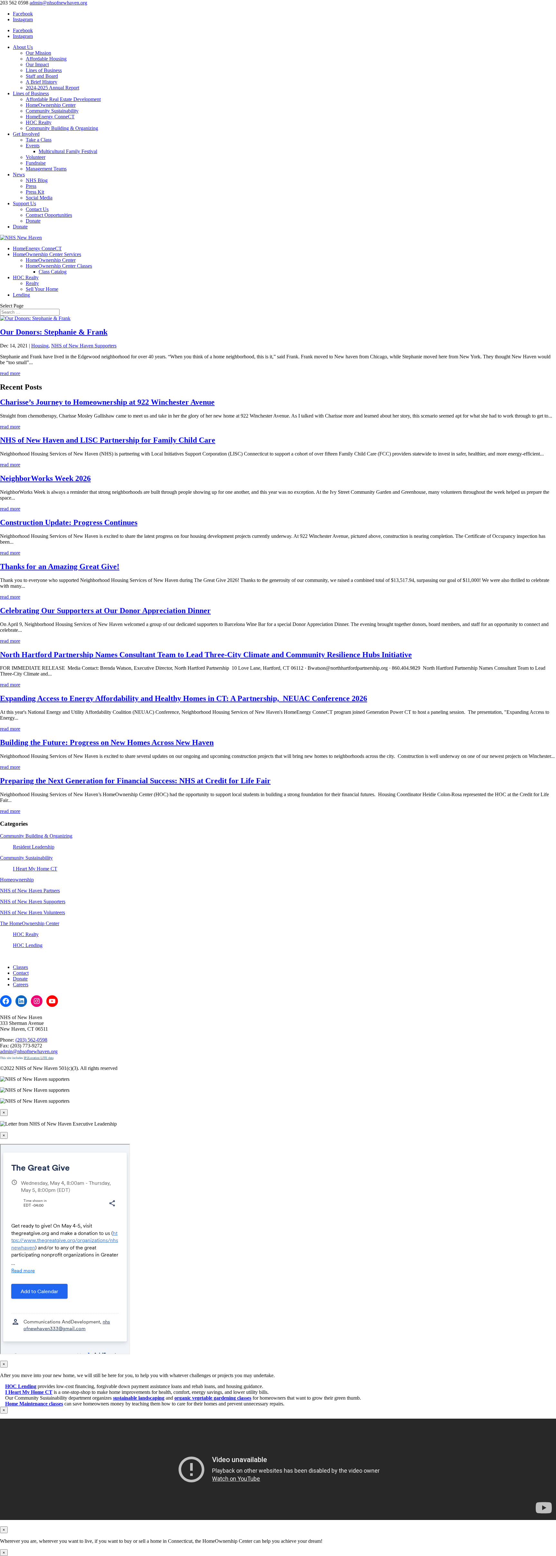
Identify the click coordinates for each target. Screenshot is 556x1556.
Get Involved (26, 134)
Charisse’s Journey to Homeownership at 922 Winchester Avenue (107, 402)
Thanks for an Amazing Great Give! (59, 566)
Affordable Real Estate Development (63, 99)
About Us (23, 47)
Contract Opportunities (49, 215)
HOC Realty (38, 122)
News (19, 174)
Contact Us (37, 209)
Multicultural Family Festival (68, 151)
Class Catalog (53, 271)
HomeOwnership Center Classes (59, 266)
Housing (40, 345)
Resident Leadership (33, 847)
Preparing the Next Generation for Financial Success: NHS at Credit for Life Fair (135, 781)
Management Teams (46, 168)
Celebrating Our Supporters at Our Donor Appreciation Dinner (105, 610)
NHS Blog (37, 180)
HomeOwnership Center (51, 105)
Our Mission (38, 53)
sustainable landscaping (138, 1398)
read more (10, 373)
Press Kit (35, 192)
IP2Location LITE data (38, 1058)
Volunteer (35, 157)
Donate (33, 221)
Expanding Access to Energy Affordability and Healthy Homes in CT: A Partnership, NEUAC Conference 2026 (183, 698)
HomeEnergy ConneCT (50, 116)
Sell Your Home (42, 289)
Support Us (24, 203)
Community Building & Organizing (62, 128)
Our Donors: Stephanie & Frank (53, 332)
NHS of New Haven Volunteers (32, 912)
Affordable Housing (46, 58)
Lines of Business (44, 70)
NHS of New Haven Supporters (83, 345)
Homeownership (17, 879)
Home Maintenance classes (34, 1403)
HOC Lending (27, 945)
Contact (21, 973)
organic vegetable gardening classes (212, 1398)
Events (33, 145)
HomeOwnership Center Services (47, 254)
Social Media (39, 197)
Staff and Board (42, 76)
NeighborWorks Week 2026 (45, 478)
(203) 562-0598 (31, 1040)
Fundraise (36, 163)
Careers (20, 984)
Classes (20, 967)
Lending (21, 295)
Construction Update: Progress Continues (68, 522)
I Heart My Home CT (35, 868)
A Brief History (41, 82)
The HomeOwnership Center (29, 923)
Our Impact (37, 64)
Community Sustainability (52, 111)
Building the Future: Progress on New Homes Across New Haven (107, 742)
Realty (32, 283)
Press (31, 186)
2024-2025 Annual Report (52, 87)
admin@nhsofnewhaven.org (29, 1051)
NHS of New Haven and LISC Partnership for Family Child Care (107, 440)
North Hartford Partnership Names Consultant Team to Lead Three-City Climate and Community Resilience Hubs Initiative (206, 654)
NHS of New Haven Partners (30, 890)
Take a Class (38, 140)
